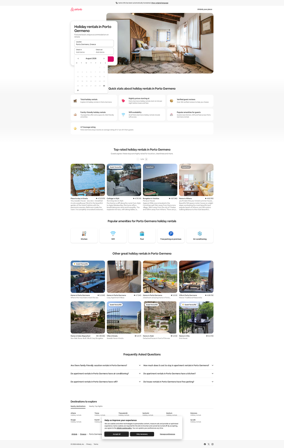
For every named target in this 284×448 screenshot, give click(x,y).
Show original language (159, 3)
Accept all (116, 434)
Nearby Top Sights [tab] (96, 406)
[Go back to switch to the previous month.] (78, 58)
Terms (96, 444)
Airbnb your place (204, 9)
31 (78, 90)
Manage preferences (167, 434)
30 (104, 86)
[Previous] (138, 159)
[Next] (146, 159)
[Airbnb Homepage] (76, 9)
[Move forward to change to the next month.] (104, 58)
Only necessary (142, 434)
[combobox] (94, 44)
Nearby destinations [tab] (78, 406)
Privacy (89, 444)
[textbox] (84, 52)
